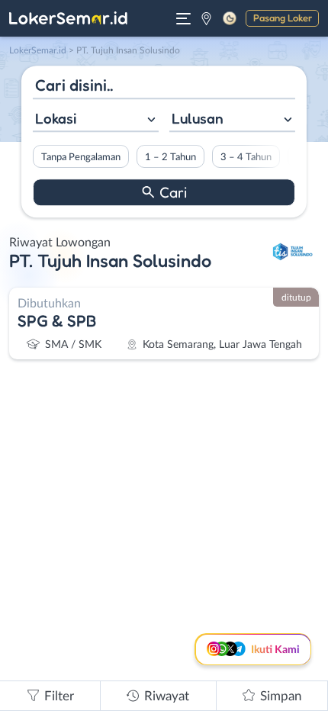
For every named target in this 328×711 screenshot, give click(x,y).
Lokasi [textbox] (55, 118)
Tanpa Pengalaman (81, 157)
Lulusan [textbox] (197, 118)
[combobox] (96, 120)
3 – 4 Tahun (246, 157)
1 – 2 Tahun (170, 157)
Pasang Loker (282, 17)
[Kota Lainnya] (206, 18)
